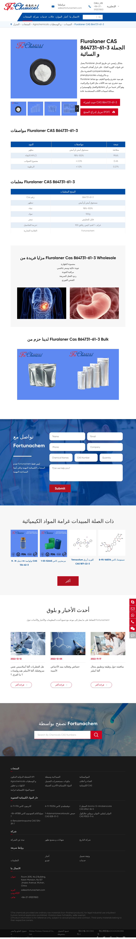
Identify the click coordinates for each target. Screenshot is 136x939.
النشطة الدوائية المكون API (22, 777)
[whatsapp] (132, 615)
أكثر (68, 581)
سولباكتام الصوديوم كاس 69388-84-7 (27, 815)
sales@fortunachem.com (70, 8)
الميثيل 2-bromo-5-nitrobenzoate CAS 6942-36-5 (95, 807)
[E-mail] (132, 608)
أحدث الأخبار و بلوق (68, 610)
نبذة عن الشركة (17, 840)
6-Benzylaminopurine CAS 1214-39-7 (26, 822)
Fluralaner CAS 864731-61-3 (89, 24)
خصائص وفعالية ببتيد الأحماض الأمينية (65, 668)
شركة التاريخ (85, 840)
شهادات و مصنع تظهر (54, 840)
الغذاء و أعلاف (85, 781)
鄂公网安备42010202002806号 (110, 932)
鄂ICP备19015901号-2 (85, 932)
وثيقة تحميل (84, 856)
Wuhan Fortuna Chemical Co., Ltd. (41, 932)
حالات (51, 16)
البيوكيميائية (84, 777)
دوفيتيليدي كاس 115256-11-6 (57, 806)
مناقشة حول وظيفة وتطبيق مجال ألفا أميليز (107, 668)
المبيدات (68, 24)
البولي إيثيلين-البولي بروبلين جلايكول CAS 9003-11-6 (95, 815)
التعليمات (15, 860)
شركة (36, 16)
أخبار (65, 16)
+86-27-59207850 (98, 8)
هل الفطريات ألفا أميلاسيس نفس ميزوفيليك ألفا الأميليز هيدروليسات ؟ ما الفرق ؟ (27, 670)
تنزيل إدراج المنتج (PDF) (99, 112)
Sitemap (14, 937)
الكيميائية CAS (85, 785)
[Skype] (132, 602)
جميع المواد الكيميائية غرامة (23, 790)
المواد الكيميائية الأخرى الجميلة (58, 785)
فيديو (47, 860)
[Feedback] (132, 635)
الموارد (58, 16)
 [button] (10, 108)
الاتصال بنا (74, 16)
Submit (60, 488)
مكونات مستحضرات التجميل (57, 781)
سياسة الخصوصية (27, 937)
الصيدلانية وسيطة (52, 777)
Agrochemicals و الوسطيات (47, 24)
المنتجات (27, 16)
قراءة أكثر (21, 685)
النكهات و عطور (18, 785)
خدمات (43, 16)
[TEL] (132, 622)
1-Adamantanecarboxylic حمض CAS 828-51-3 (60, 815)
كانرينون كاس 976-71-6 (21, 806)
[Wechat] (132, 628)
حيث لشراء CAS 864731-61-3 (100, 102)
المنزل (16, 24)
